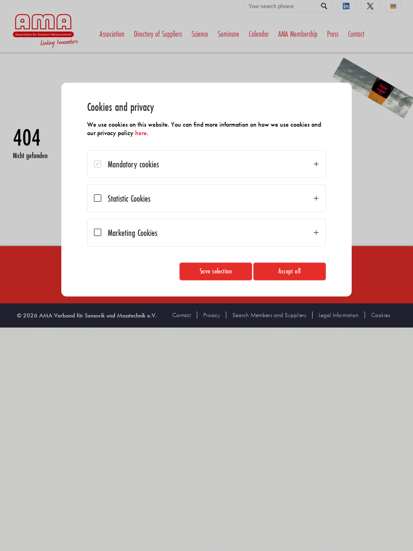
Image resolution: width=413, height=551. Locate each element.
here (141, 133)
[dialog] (206, 189)
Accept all (289, 271)
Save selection (216, 271)
